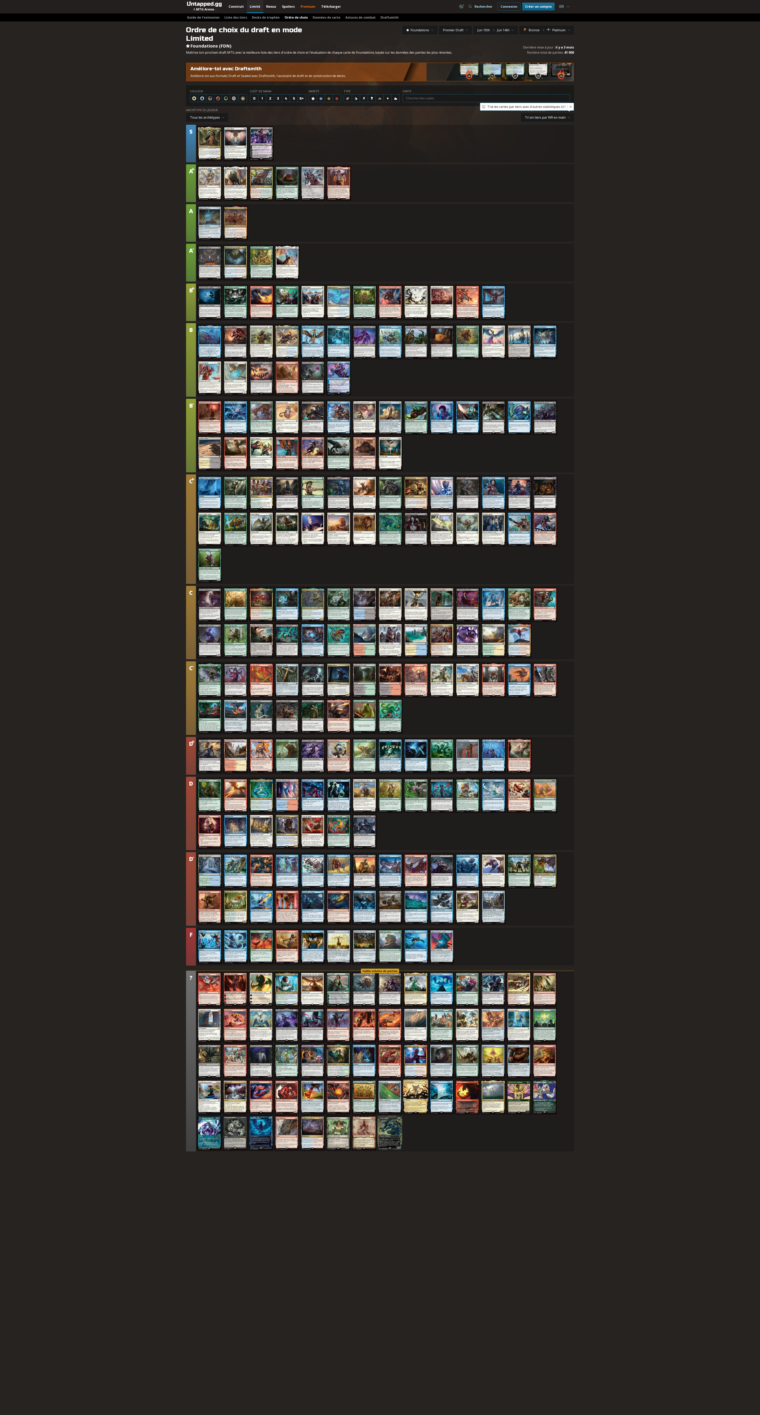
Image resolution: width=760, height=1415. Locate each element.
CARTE (407, 91)
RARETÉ (314, 91)
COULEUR (196, 91)
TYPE (347, 91)
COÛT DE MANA (260, 91)
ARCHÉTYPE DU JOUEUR (202, 110)
